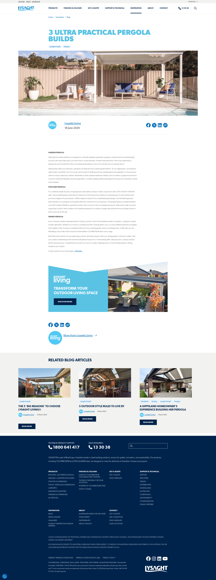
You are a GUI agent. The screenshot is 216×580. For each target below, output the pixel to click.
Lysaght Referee (146, 504)
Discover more (65, 302)
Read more (28, 426)
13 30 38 (101, 447)
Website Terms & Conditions (60, 558)
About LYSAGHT (85, 524)
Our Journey (84, 517)
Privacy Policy (109, 558)
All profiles (145, 491)
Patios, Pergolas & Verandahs (61, 485)
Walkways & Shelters (57, 491)
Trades (28, 1)
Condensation (146, 501)
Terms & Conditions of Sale (88, 558)
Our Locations (116, 524)
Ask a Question (116, 517)
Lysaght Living (73, 123)
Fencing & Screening (57, 481)
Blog (68, 17)
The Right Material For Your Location (91, 481)
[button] (165, 125)
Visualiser (52, 520)
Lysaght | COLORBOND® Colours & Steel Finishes (89, 476)
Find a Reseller (115, 478)
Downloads (145, 488)
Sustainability (146, 498)
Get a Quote (93, 8)
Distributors (36, 1)
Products (53, 8)
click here (78, 251)
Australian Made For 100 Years (92, 514)
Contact (164, 8)
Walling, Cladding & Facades (61, 478)
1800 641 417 (66, 447)
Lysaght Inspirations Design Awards (60, 525)
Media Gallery (54, 517)
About (151, 8)
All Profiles (53, 498)
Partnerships (84, 520)
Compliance (145, 495)
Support (143, 475)
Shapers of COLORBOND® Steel (92, 486)
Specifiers (21, 1)
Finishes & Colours (73, 8)
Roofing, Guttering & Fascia (61, 475)
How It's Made (85, 489)
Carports (52, 488)
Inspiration (136, 8)
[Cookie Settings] (4, 576)
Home (50, 17)
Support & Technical (114, 8)
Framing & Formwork (58, 495)
